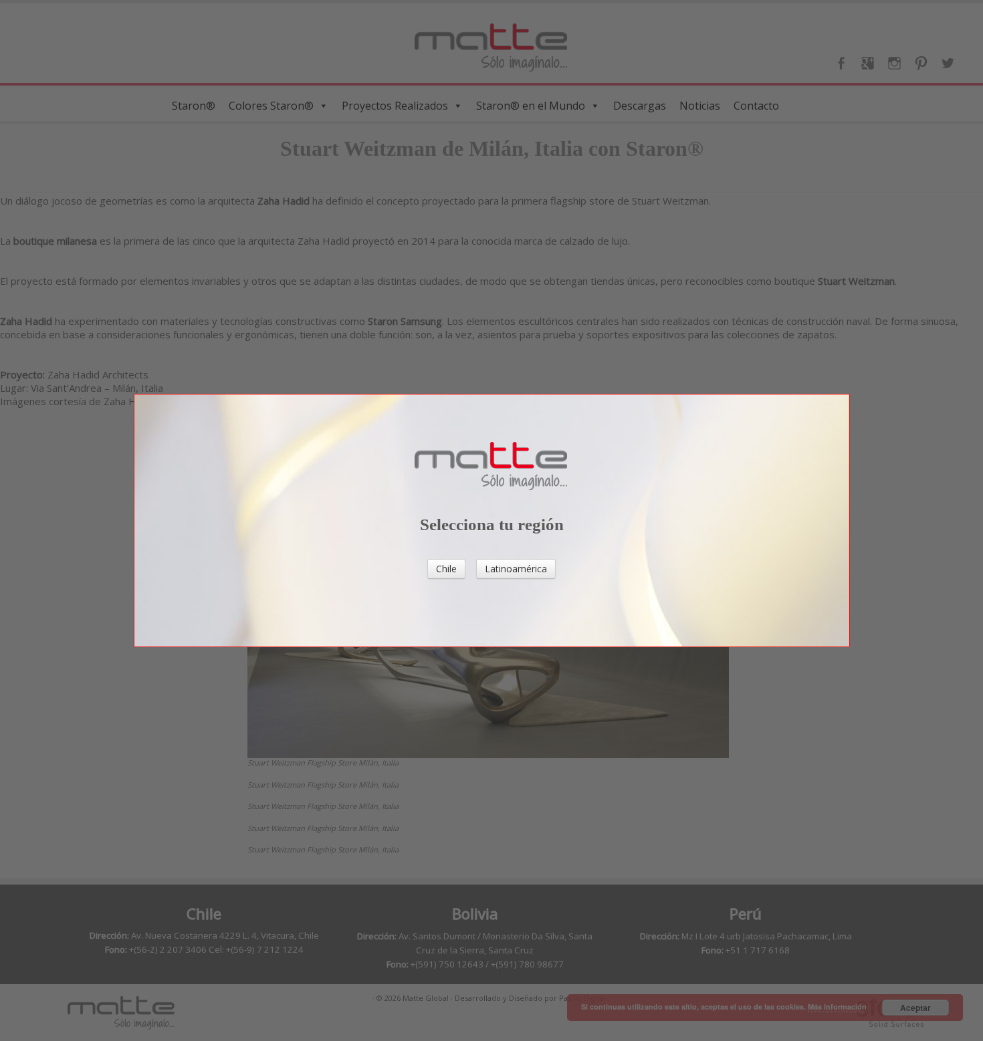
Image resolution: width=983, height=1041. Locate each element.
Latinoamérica (516, 568)
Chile (446, 568)
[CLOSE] (857, 506)
